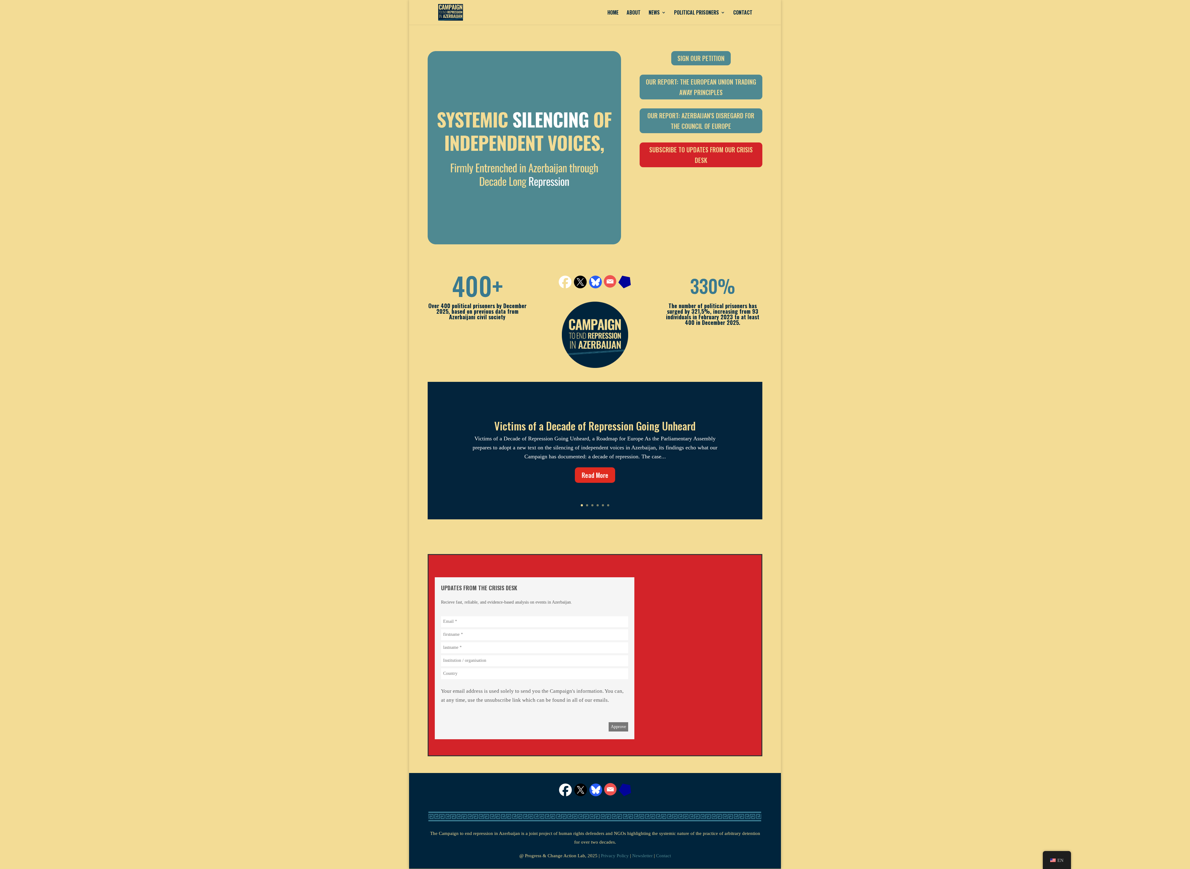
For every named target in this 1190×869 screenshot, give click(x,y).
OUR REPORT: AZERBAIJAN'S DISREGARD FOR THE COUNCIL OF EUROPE (700, 121)
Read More (595, 475)
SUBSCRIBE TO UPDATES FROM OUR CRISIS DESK (701, 155)
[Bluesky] (595, 794)
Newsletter (642, 855)
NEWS (654, 13)
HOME (613, 13)
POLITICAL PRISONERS (696, 13)
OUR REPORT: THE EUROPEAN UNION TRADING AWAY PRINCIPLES (701, 87)
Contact (663, 855)
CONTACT (742, 13)
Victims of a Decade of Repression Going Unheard (595, 426)
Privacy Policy (615, 855)
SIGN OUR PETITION (701, 58)
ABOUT (634, 13)
